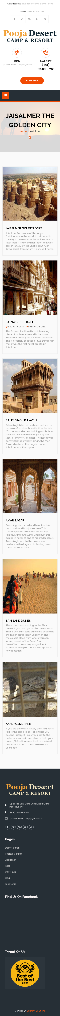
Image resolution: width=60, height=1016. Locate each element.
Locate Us (10, 884)
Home (23, 131)
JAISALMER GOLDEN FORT (24, 228)
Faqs (7, 865)
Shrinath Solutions (36, 1010)
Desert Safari (12, 847)
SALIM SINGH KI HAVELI (21, 420)
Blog (7, 878)
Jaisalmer (10, 859)
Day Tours (10, 872)
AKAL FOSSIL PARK (18, 723)
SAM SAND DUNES (18, 620)
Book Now (32, 81)
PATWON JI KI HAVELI (20, 322)
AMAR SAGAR (15, 520)
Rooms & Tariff (13, 853)
